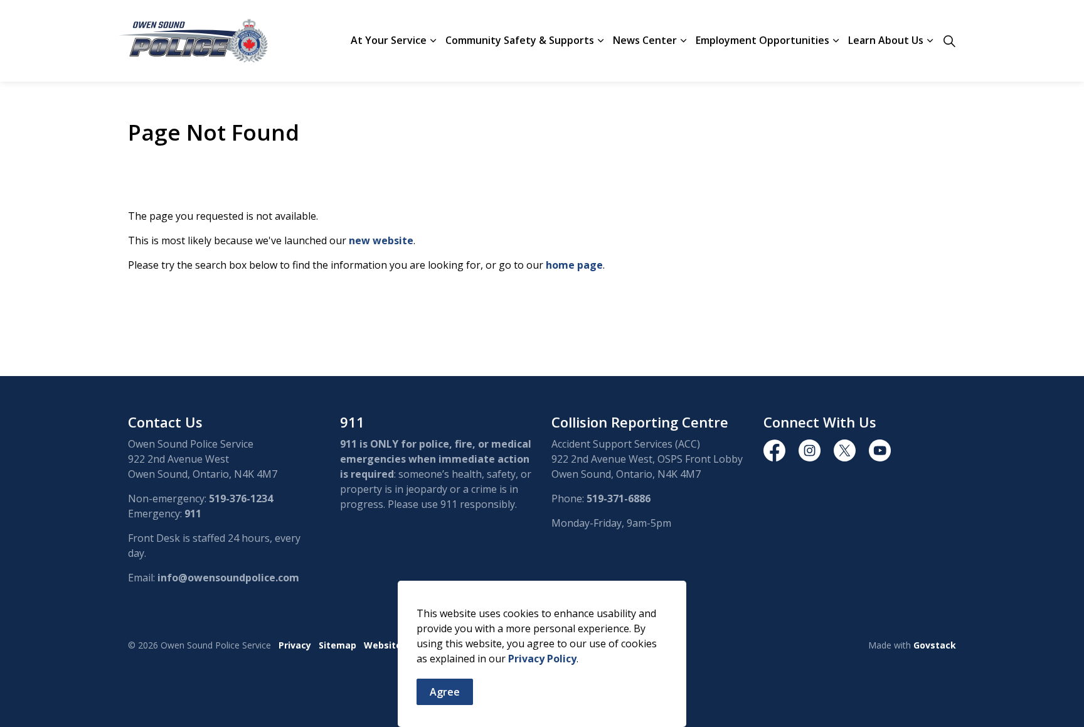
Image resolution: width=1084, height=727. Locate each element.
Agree (445, 692)
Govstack (934, 645)
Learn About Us (885, 40)
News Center (645, 40)
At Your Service (389, 40)
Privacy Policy (542, 658)
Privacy (295, 645)
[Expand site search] (949, 41)
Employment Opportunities (762, 40)
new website (381, 240)
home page (574, 265)
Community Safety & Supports (519, 40)
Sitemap (337, 645)
